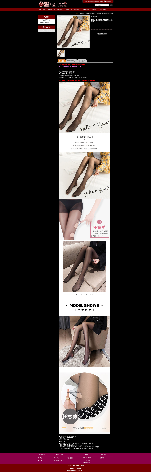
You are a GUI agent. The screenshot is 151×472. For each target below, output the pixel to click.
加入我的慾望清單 (102, 33)
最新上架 (41, 9)
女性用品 (59, 9)
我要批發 (40, 460)
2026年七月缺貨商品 (45, 22)
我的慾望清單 (96, 1)
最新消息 (90, 1)
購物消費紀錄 (86, 462)
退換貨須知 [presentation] (82, 61)
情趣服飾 (85, 9)
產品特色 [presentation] (61, 61)
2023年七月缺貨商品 (90, 13)
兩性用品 (76, 9)
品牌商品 (94, 9)
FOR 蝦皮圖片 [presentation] (71, 61)
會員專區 (87, 454)
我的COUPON (87, 458)
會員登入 (109, 1)
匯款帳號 (56, 458)
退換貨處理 (70, 458)
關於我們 (40, 458)
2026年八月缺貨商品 (45, 20)
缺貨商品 (102, 9)
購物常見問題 (59, 454)
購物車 (102, 1)
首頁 (86, 1)
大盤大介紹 (42, 454)
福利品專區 (50, 9)
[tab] (62, 61)
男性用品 (68, 9)
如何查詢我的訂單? (59, 460)
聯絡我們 (103, 454)
